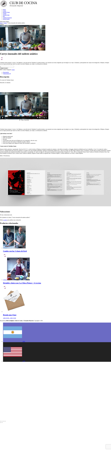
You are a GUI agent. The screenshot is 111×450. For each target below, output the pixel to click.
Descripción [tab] (6, 72)
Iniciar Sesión (6, 19)
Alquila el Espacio (7, 17)
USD (24, 361)
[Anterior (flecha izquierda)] (0, 422)
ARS (24, 341)
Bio (4, 16)
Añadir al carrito (4, 68)
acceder (5, 220)
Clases (4, 11)
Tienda (4, 13)
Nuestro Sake (6, 15)
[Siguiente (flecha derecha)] (2, 422)
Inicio (4, 9)
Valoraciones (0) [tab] (7, 73)
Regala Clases (6, 12)
